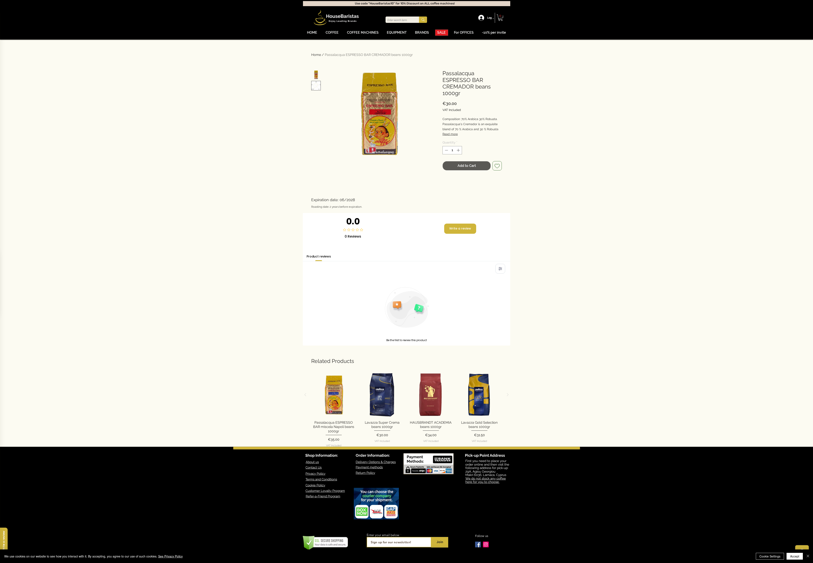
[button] (500, 17)
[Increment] (459, 150)
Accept (794, 556)
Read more (450, 134)
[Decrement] (446, 150)
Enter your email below (383, 535)
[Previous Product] (305, 394)
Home (316, 55)
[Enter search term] (423, 20)
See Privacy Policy (170, 556)
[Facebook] (478, 544)
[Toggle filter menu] (500, 269)
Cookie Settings (769, 556)
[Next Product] (507, 394)
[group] (406, 410)
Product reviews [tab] (319, 256)
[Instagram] (486, 544)
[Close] (807, 556)
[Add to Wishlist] (497, 165)
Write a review (460, 228)
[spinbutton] (452, 150)
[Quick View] (333, 395)
